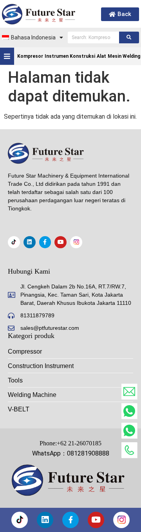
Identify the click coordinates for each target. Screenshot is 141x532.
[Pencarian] (129, 37)
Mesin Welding (124, 56)
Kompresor (30, 56)
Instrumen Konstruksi (70, 56)
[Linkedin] (30, 242)
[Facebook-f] (45, 242)
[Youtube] (60, 242)
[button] (7, 56)
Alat (101, 56)
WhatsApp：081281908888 (70, 453)
